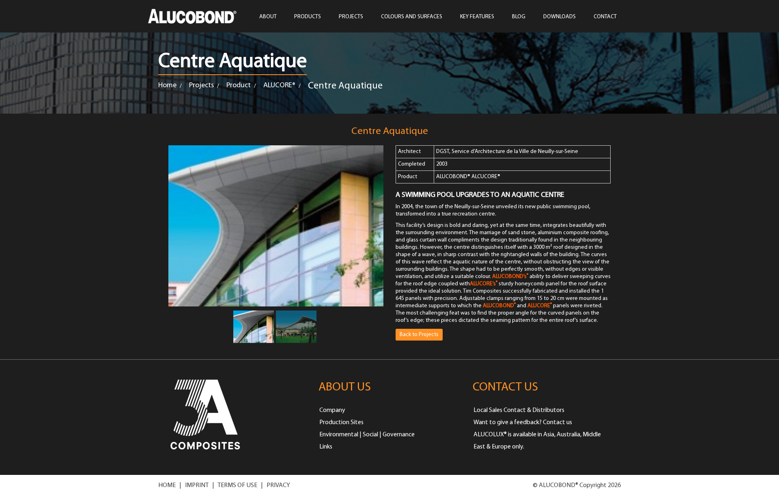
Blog (518, 17)
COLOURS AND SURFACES (411, 17)
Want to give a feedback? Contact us (522, 422)
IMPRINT (197, 485)
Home (167, 85)
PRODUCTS (307, 17)
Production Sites (341, 422)
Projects (201, 85)
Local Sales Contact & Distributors (518, 410)
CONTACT (605, 17)
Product (238, 85)
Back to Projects (419, 335)
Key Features (477, 17)
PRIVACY (278, 485)
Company (332, 410)
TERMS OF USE (237, 485)
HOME (167, 485)
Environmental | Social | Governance (367, 434)
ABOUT (268, 17)
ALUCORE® (279, 85)
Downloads (559, 17)
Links (325, 447)
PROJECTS (351, 17)
